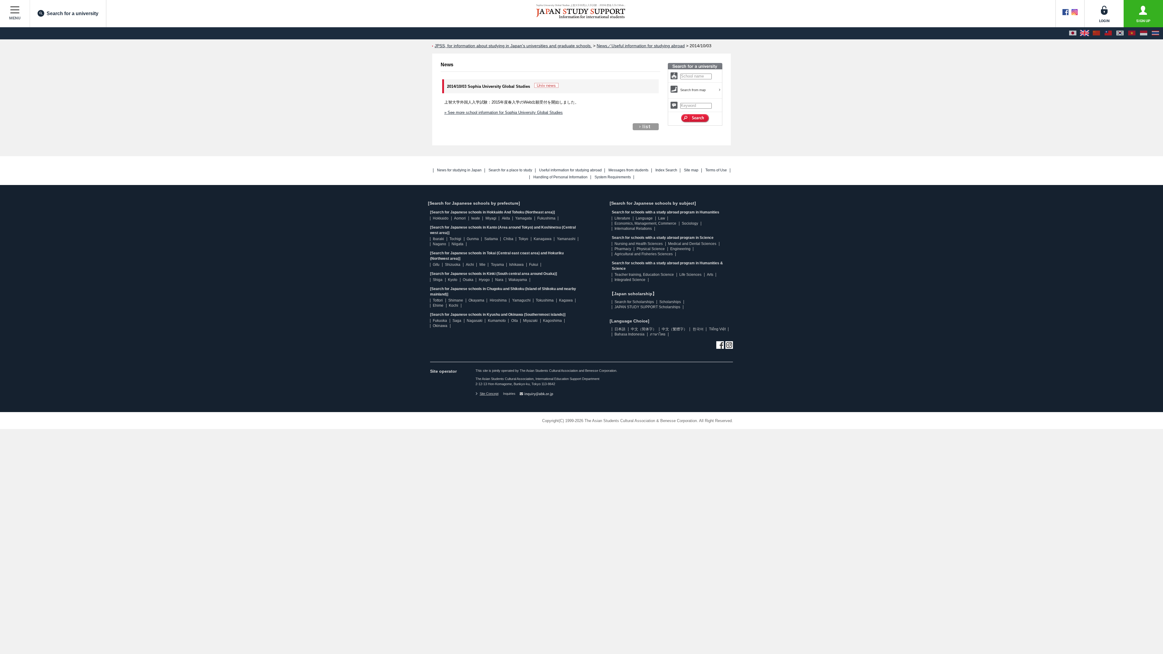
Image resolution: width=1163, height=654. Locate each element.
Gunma (473, 239)
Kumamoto (497, 321)
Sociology (690, 223)
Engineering (680, 249)
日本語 (620, 329)
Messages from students (628, 170)
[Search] (695, 118)
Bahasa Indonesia (629, 334)
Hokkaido (441, 218)
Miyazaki (530, 321)
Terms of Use (716, 170)
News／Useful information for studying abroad (641, 46)
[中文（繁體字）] (1108, 33)
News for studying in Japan (459, 170)
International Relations (633, 228)
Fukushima (546, 218)
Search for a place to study (510, 170)
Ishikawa (516, 265)
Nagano (439, 244)
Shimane (455, 300)
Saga (456, 321)
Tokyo (523, 239)
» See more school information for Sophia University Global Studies (503, 112)
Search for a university (72, 13)
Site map (691, 170)
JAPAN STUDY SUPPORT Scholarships (647, 307)
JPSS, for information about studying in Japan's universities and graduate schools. (513, 46)
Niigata (457, 244)
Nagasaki (474, 321)
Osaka (468, 280)
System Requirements (613, 177)
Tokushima (545, 300)
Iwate (475, 218)
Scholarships (670, 302)
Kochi (453, 305)
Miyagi (490, 218)
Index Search (666, 170)
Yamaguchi (521, 300)
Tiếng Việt (717, 329)
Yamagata (523, 218)
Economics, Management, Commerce (645, 223)
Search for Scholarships (634, 302)
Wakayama (518, 280)
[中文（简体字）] (1096, 33)
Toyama (497, 265)
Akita (506, 218)
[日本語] (1072, 33)
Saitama (491, 239)
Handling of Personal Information (560, 177)
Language (644, 218)
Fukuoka (440, 321)
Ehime (438, 305)
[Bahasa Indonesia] (1143, 33)
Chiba (508, 239)
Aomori (460, 218)
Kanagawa (543, 239)
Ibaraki (438, 239)
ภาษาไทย (657, 334)
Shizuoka (452, 265)
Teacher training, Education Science (644, 274)
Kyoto (452, 280)
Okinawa (440, 326)
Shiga (437, 280)
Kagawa (566, 300)
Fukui (533, 265)
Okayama (476, 300)
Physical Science (651, 249)
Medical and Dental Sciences (692, 244)
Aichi (470, 265)
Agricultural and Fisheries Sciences (644, 254)
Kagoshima (552, 321)
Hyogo (484, 280)
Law (661, 218)
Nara (499, 280)
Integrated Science (630, 280)
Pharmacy (623, 249)
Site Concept (489, 393)
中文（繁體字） (674, 329)
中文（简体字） (643, 329)
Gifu (436, 265)
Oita (514, 321)
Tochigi (455, 239)
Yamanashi (566, 239)
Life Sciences (690, 274)
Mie (482, 265)
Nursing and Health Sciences (639, 244)
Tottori (438, 300)
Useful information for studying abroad (570, 170)
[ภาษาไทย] (1155, 33)
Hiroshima (498, 300)
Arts (710, 274)
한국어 (698, 329)
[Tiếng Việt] (1131, 33)
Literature (622, 218)
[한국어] (1120, 33)
